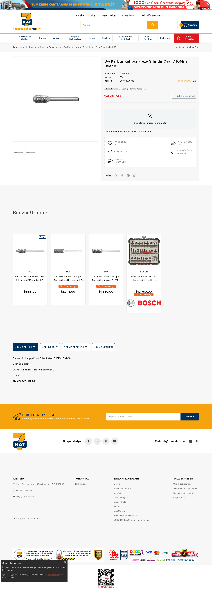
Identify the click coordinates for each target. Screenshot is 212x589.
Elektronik (165, 38)
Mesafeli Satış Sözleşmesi (186, 488)
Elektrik (105, 38)
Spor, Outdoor (148, 38)
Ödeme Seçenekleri (76, 347)
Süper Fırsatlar (189, 38)
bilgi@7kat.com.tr (25, 496)
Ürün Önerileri (103, 347)
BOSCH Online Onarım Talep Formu (131, 520)
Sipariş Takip (108, 15)
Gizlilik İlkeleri (120, 502)
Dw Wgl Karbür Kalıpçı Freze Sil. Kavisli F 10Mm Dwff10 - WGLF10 (30, 278)
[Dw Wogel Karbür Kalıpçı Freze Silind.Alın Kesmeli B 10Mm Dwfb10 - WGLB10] (68, 251)
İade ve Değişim (121, 497)
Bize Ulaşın (119, 511)
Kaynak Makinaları (75, 38)
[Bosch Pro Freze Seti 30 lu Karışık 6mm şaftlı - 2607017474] (144, 251)
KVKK (116, 506)
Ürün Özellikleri (25, 347)
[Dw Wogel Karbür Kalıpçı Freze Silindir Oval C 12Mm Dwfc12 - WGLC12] (106, 251)
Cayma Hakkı (180, 497)
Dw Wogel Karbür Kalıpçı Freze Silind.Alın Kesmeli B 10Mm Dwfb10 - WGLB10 (68, 278)
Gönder (190, 416)
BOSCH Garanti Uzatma (125, 515)
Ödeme (117, 493)
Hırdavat (56, 38)
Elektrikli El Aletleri (25, 38)
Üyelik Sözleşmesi (182, 484)
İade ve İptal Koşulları (184, 493)
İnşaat (92, 38)
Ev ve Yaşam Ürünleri (125, 38)
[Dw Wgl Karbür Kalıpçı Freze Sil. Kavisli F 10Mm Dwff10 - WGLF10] (30, 251)
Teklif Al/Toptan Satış (151, 15)
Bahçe (42, 38)
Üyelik (117, 484)
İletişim (80, 15)
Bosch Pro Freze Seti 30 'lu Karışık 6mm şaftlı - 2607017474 (144, 278)
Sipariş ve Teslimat (123, 488)
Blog (93, 15)
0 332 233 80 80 (24, 490)
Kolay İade (128, 15)
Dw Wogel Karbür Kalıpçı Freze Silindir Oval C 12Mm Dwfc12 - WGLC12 (106, 278)
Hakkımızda (80, 484)
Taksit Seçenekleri (186, 96)
